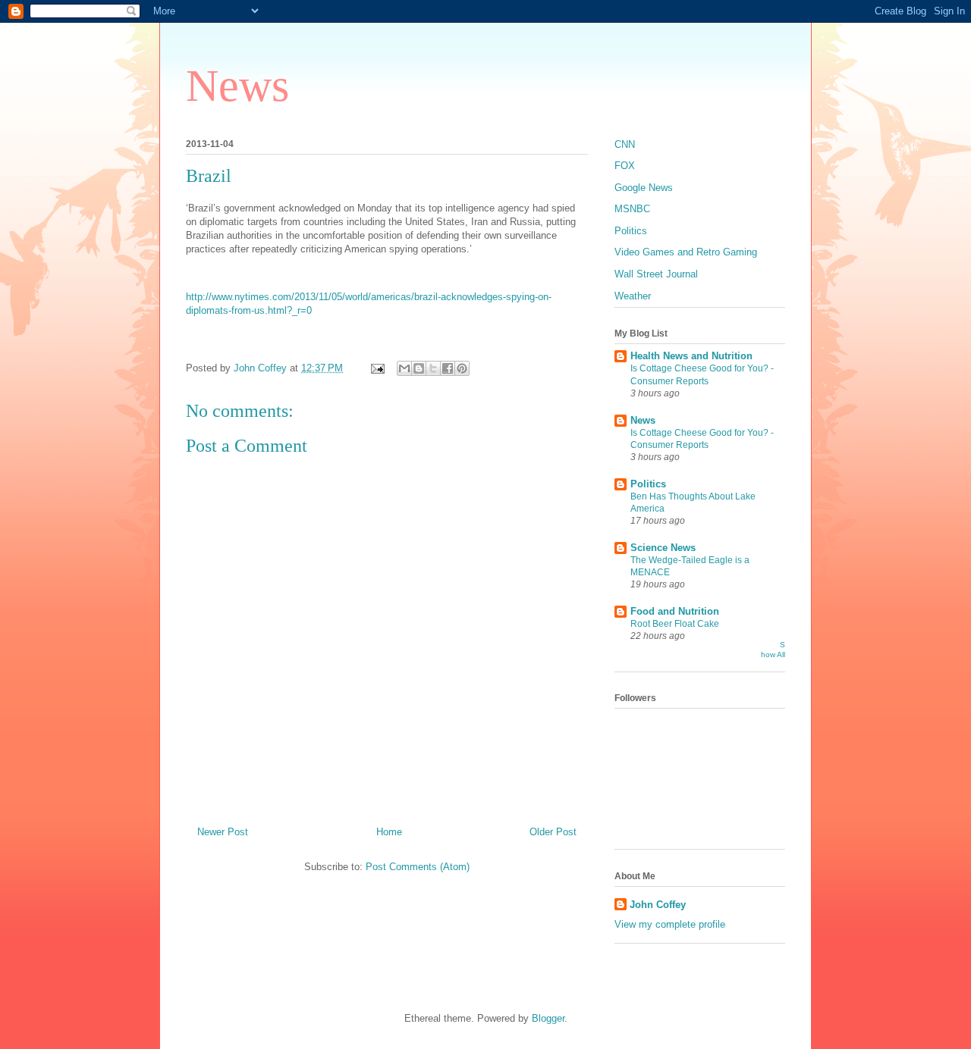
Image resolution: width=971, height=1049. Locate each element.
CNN (624, 144)
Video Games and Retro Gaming (685, 252)
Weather (632, 296)
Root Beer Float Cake (674, 623)
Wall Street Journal (656, 274)
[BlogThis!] (418, 368)
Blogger (548, 1018)
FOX (624, 165)
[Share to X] (433, 368)
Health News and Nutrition (691, 356)
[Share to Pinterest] (462, 368)
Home (389, 832)
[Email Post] (377, 368)
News (237, 86)
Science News (663, 547)
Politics (630, 230)
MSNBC (632, 208)
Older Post (553, 832)
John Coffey (658, 904)
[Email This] (404, 368)
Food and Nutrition (674, 611)
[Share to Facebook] (447, 368)
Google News (643, 187)
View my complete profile (669, 924)
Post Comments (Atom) (418, 866)
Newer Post (222, 832)
